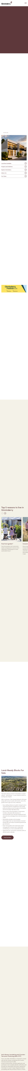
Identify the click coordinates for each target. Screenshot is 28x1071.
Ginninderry (7, 3)
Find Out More (7, 837)
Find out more (7, 128)
